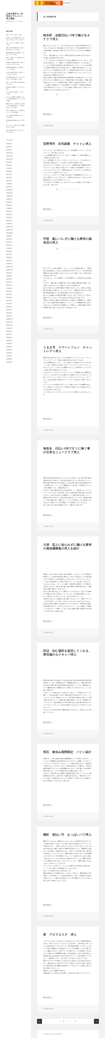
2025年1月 (9, 187)
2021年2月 (9, 313)
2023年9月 (9, 236)
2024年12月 (9, 190)
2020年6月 (9, 337)
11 (75, 1022)
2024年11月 (9, 193)
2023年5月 (9, 248)
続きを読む (48, 114)
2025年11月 (9, 156)
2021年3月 (9, 310)
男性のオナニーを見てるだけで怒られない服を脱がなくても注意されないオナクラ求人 (15, 105)
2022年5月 (9, 285)
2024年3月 (9, 217)
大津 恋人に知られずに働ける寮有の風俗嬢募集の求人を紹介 (67, 546)
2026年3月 (9, 144)
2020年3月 (9, 347)
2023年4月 (9, 251)
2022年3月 (9, 291)
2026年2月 (9, 147)
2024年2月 (9, 220)
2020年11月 (9, 322)
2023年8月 (9, 239)
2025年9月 (9, 162)
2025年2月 (9, 184)
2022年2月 (9, 294)
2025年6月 (9, 171)
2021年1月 (9, 316)
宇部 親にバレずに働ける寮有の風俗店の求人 (67, 240)
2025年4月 (9, 177)
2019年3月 (9, 362)
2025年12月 (9, 153)
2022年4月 (9, 288)
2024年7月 (9, 205)
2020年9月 (9, 328)
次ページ (96, 1021)
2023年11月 (9, 230)
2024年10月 (9, 196)
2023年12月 (9, 227)
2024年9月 (9, 199)
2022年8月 (9, 276)
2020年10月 (9, 325)
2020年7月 (9, 334)
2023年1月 (9, 260)
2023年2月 (9, 257)
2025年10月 (9, 159)
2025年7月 (9, 168)
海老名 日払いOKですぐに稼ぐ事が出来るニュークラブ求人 (66, 450)
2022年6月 (9, 282)
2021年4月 (9, 307)
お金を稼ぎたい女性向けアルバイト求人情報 (14, 16)
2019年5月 (9, 356)
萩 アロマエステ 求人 (60, 934)
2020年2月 (9, 350)
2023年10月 (9, 233)
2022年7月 (9, 279)
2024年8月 (9, 202)
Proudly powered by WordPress (52, 1034)
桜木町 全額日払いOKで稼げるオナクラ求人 (66, 37)
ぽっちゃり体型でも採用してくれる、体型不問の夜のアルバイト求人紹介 (15, 98)
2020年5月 (9, 340)
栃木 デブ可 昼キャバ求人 (14, 35)
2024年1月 (9, 223)
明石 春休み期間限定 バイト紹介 (67, 752)
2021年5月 (9, 303)
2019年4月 (9, 359)
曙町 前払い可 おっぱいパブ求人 (67, 834)
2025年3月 (9, 180)
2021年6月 (9, 300)
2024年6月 (9, 208)
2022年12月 (9, 263)
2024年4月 (9, 214)
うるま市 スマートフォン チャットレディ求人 (67, 349)
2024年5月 (9, 211)
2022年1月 (9, 297)
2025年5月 (9, 174)
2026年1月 (9, 150)
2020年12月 (9, 319)
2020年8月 (9, 331)
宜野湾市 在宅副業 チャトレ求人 (67, 144)
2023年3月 (9, 254)
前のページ (39, 1021)
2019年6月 (9, 353)
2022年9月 (9, 273)
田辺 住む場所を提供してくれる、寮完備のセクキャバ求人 (67, 652)
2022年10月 (9, 270)
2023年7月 (9, 242)
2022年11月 (9, 267)
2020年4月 (9, 343)
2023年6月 (9, 245)
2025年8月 (9, 165)
